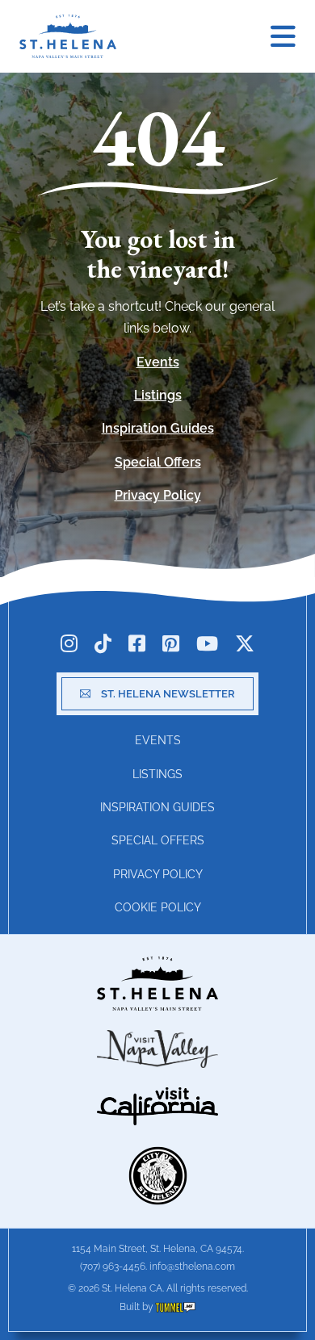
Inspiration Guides (158, 428)
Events (157, 362)
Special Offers (158, 462)
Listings (158, 395)
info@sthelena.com (192, 1266)
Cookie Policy (158, 907)
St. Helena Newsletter (168, 694)
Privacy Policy (158, 495)
